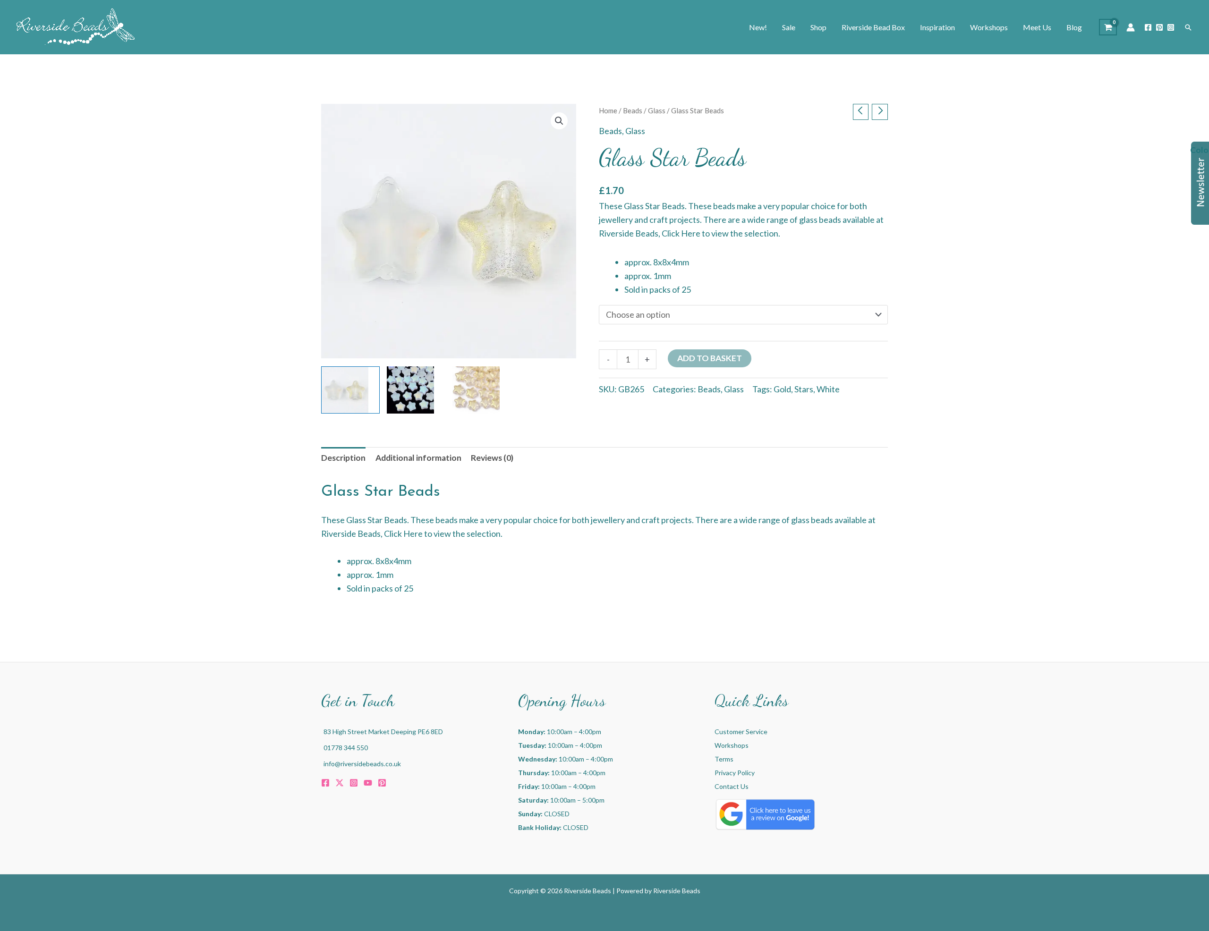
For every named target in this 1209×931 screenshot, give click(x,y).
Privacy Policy (735, 773)
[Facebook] (1148, 27)
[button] (1188, 27)
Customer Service (741, 732)
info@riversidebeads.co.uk (362, 764)
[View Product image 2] (416, 390)
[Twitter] (339, 783)
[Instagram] (1171, 27)
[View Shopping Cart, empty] (1108, 27)
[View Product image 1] (350, 390)
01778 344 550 (346, 748)
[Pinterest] (1159, 27)
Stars (803, 389)
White (828, 389)
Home (608, 110)
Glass (656, 110)
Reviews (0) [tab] (492, 458)
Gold (782, 389)
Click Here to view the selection (720, 233)
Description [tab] (343, 458)
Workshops (732, 745)
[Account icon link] (1130, 27)
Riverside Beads (676, 891)
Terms (724, 759)
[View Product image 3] (481, 390)
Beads (632, 110)
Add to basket (709, 358)
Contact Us (732, 786)
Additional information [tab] (418, 458)
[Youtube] (368, 783)
